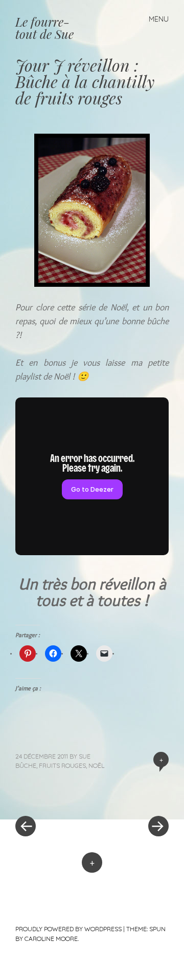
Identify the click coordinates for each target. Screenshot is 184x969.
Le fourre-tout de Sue (44, 27)
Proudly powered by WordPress (68, 929)
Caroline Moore (51, 938)
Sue (84, 756)
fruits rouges (62, 765)
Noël (96, 765)
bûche (25, 765)
